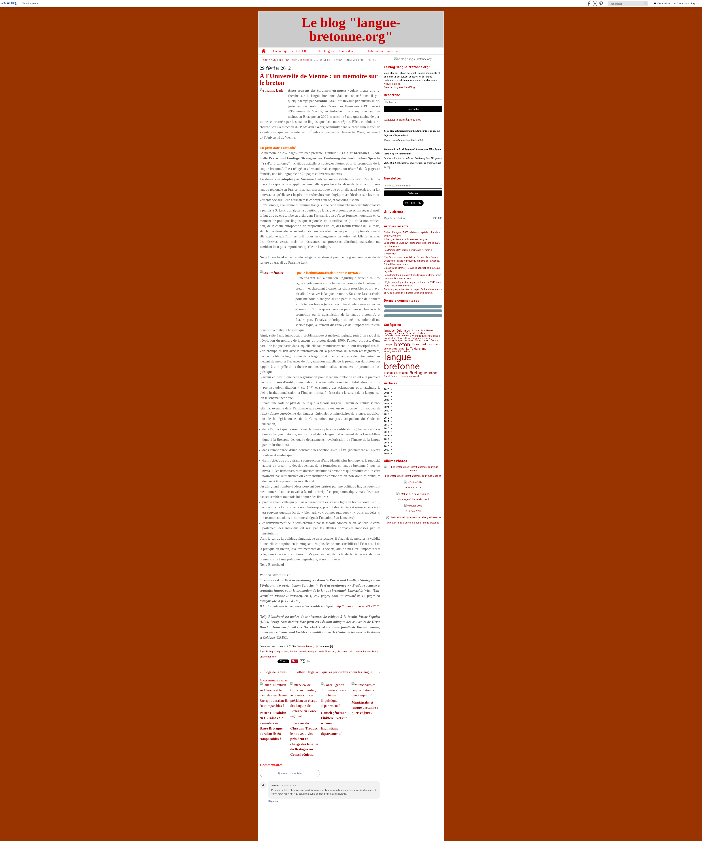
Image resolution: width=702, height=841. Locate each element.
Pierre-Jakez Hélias (415, 333)
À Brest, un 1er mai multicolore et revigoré (405, 239)
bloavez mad (419, 344)
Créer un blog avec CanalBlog (399, 87)
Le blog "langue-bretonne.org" (278, 60)
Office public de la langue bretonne (413, 338)
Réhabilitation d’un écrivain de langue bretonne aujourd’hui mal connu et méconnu (383, 51)
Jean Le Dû (389, 338)
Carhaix (434, 340)
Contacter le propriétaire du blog (402, 119)
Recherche (306, 60)
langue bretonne (402, 362)
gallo (401, 348)
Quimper (388, 344)
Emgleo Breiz (390, 349)
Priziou (415, 330)
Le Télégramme (416, 348)
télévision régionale (410, 376)
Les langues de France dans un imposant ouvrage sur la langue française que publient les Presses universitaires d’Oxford (338, 51)
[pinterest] (601, 3)
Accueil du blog (392, 83)
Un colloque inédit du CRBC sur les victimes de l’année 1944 (292, 51)
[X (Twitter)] (595, 3)
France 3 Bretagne (396, 372)
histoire (408, 340)
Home (263, 49)
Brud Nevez (427, 330)
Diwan (418, 340)
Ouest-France (391, 376)
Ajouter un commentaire (290, 773)
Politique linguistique (427, 335)
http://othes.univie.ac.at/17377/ (357, 606)
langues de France (394, 333)
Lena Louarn (434, 344)
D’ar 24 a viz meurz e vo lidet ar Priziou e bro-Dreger (411, 257)
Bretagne (418, 373)
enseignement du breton (397, 351)
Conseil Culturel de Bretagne (399, 335)
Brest (433, 373)
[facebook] (589, 3)
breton (402, 344)
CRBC (426, 340)
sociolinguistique (393, 340)
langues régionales (397, 330)
